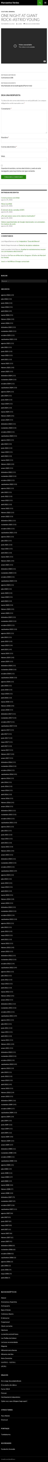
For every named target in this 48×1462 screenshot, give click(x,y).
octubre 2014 (6, 867)
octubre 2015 (6, 818)
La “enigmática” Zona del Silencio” (28, 241)
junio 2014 (4, 883)
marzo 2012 (5, 992)
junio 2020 (4, 593)
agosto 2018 (5, 682)
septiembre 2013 (7, 919)
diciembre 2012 (6, 955)
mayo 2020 (5, 597)
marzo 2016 (5, 798)
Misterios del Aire (7, 1354)
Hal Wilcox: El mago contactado (18, 261)
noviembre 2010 (6, 1056)
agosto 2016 (5, 778)
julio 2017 (4, 734)
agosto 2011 (5, 1020)
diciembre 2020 (6, 569)
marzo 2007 (5, 1233)
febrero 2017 (5, 754)
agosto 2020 (5, 585)
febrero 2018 (5, 706)
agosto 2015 (5, 827)
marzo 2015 (5, 847)
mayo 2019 (5, 645)
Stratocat (4, 1420)
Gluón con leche (6, 1326)
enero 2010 (5, 1096)
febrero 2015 (5, 851)
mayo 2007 (5, 1225)
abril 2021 (4, 553)
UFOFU (3, 1366)
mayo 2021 (5, 549)
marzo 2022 (5, 508)
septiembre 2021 (7, 533)
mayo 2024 (5, 404)
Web (3, 156)
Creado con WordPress (8, 1459)
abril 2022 (4, 504)
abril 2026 (4, 311)
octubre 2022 (6, 480)
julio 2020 (4, 589)
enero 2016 (5, 806)
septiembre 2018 (7, 678)
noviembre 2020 (6, 573)
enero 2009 (5, 1145)
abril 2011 (4, 1036)
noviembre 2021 (6, 524)
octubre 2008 (6, 1157)
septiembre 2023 (7, 436)
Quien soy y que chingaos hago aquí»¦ (14, 1401)
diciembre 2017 (6, 714)
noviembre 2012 (6, 959)
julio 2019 (4, 637)
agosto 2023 (5, 440)
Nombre (5, 137)
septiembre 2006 (7, 1257)
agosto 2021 (5, 537)
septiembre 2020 (7, 581)
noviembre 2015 (6, 814)
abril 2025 (4, 359)
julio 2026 (4, 299)
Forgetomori (5, 1322)
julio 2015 (4, 831)
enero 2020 (5, 613)
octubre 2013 (6, 915)
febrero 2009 (5, 1141)
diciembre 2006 (6, 1245)
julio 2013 (4, 927)
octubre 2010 (6, 1060)
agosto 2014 (5, 875)
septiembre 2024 (7, 388)
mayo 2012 (5, 984)
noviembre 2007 (6, 1201)
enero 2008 (5, 1193)
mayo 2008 (5, 1177)
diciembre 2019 (6, 617)
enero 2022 (5, 516)
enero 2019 (5, 661)
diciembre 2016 (6, 762)
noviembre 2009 (6, 1104)
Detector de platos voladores (29, 245)
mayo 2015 (5, 839)
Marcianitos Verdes (10, 2)
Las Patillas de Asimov (8, 1338)
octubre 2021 (6, 529)
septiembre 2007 (7, 1209)
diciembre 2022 (6, 472)
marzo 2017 (5, 750)
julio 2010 (4, 1072)
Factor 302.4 (5, 1389)
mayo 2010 (5, 1080)
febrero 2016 (5, 802)
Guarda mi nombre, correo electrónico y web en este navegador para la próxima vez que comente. (21, 169)
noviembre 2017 (6, 718)
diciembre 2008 (6, 1149)
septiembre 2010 (7, 1064)
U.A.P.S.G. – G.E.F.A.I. (8, 1362)
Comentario (6, 109)
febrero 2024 (5, 416)
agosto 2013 (5, 923)
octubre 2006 (6, 1253)
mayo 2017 (5, 742)
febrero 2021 (5, 561)
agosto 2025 (5, 343)
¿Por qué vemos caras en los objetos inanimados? (18, 216)
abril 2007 (4, 1229)
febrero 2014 (5, 899)
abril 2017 (4, 746)
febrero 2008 (5, 1189)
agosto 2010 (5, 1068)
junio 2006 (4, 1270)
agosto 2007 (5, 1213)
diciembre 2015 (6, 810)
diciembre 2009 (6, 1100)
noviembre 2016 (6, 766)
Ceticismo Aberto (7, 1314)
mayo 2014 (5, 887)
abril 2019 (4, 649)
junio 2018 (4, 690)
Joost (3, 261)
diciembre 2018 (6, 665)
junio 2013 (4, 931)
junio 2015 (4, 835)
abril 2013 (4, 939)
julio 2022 (4, 492)
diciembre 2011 (6, 1004)
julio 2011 (4, 1024)
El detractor (5, 1318)
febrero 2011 (5, 1044)
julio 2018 (4, 686)
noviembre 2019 (6, 621)
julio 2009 (4, 1121)
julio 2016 (4, 782)
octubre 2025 (6, 335)
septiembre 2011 (7, 1016)
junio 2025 (4, 351)
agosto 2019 (5, 633)
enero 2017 (5, 758)
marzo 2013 (5, 943)
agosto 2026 (5, 295)
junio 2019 (4, 641)
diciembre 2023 (6, 424)
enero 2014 (5, 903)
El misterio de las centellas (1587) (12, 210)
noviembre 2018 (6, 669)
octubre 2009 (6, 1108)
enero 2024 (5, 420)
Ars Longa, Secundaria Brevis (11, 1381)
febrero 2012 (5, 996)
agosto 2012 (5, 972)
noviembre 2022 (6, 476)
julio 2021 (4, 541)
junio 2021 (4, 545)
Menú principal (45, 2)
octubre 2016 (6, 770)
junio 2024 (4, 400)
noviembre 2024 (6, 379)
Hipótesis (4, 1330)
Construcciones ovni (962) (10, 198)
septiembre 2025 (7, 339)
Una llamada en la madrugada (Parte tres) (16, 84)
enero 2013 (5, 951)
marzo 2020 (5, 605)
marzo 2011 (5, 1040)
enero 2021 (5, 565)
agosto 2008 (5, 1165)
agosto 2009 (5, 1117)
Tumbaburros (5, 1434)
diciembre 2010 (6, 1052)
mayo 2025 (5, 355)
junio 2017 (4, 738)
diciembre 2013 (6, 907)
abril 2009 (4, 1133)
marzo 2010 (5, 1088)
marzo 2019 (5, 653)
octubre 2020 (6, 577)
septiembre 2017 (7, 726)
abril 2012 (4, 988)
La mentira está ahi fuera (9, 1334)
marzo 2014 (5, 895)
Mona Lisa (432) (6, 204)
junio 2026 (4, 303)
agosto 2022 (5, 488)
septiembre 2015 (7, 823)
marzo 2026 (5, 315)
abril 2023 (4, 456)
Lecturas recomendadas (9, 1342)
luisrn (20, 24)
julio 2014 (4, 879)
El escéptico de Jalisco (9, 1385)
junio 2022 (4, 496)
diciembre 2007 (6, 1197)
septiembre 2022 (7, 484)
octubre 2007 (6, 1205)
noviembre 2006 (6, 1249)
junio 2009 (4, 1125)
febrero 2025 (5, 367)
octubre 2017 (6, 722)
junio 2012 (4, 980)
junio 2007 (4, 1221)
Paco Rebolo (5, 1416)
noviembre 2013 (6, 911)
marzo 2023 (5, 460)
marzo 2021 (5, 557)
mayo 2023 (5, 452)
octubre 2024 (6, 384)
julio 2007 (4, 1217)
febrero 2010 (5, 1092)
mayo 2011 (5, 1032)
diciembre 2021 (6, 520)
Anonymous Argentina (9, 1302)
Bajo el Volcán (6, 1310)
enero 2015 (5, 855)
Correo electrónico (9, 147)
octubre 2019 (6, 625)
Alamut (3, 1298)
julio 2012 (4, 976)
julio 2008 (4, 1169)
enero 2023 (5, 468)
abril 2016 (4, 794)
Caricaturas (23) (8, 76)
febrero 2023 (5, 464)
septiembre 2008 (7, 1161)
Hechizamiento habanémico (10, 1397)
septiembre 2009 (7, 1113)
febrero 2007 (5, 1237)
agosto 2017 (5, 730)
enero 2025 (5, 371)
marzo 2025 (5, 363)
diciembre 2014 (6, 859)
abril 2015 (4, 843)
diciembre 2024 (6, 375)
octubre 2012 (6, 963)
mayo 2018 (5, 694)
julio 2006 (4, 1266)
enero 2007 (5, 1241)
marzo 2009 (5, 1137)
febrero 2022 (5, 512)
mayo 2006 (5, 1274)
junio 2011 (4, 1028)
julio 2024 (4, 396)
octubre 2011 (6, 1012)
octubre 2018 (6, 674)
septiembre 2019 (7, 629)
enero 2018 (5, 710)
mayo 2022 (5, 500)
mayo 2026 (5, 307)
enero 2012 (5, 1000)
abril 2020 (4, 601)
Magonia (4, 1346)
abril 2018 (4, 698)
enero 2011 (5, 1048)
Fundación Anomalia (8, 1449)
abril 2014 (4, 891)
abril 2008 (4, 1181)
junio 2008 (4, 1173)
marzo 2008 (5, 1185)
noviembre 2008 (6, 1153)
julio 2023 (4, 444)
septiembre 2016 (7, 774)
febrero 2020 (5, 609)
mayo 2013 (5, 935)
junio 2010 (4, 1076)
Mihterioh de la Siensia (9, 1350)
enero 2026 (5, 323)
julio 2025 (4, 347)
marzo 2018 (5, 702)
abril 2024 (4, 408)
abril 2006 (4, 1278)
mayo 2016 (5, 790)
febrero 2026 (5, 319)
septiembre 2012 (7, 968)
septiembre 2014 (7, 871)
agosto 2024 (5, 392)
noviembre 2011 (6, 1008)
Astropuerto (5, 1306)
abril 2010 (4, 1084)
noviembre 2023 (6, 428)
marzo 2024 (5, 412)
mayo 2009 (5, 1129)
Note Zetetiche (6, 1358)
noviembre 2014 (6, 863)
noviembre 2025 (6, 331)
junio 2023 (4, 448)
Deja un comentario (32, 24)
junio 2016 (4, 786)
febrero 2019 (5, 657)
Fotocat (4, 1393)
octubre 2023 (6, 432)
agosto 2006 (5, 1262)
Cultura (4, 11)
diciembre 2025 (6, 327)
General (11, 11)
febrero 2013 (5, 947)
